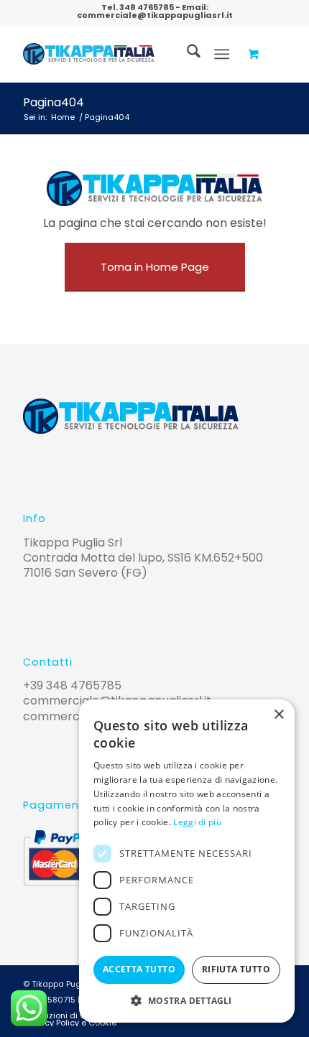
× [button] (278, 715)
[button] (186, 1000)
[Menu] (221, 54)
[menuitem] (186, 54)
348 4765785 (146, 7)
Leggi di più (197, 822)
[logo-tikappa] (88, 54)
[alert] (187, 861)
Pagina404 (53, 102)
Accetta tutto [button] (139, 969)
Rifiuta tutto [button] (236, 969)
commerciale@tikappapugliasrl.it (155, 15)
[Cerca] (186, 54)
